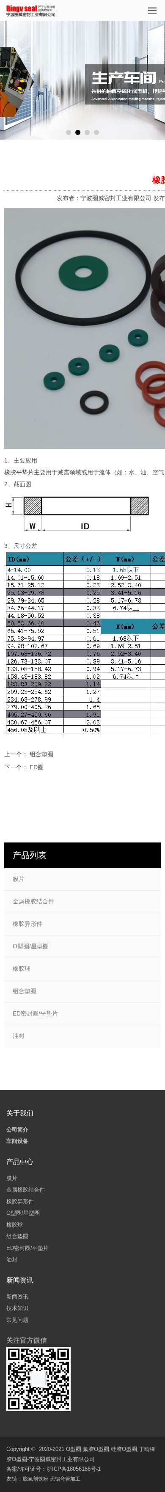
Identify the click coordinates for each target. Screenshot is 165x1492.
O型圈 (73, 1449)
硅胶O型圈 (124, 1449)
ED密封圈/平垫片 (35, 1013)
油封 (19, 1035)
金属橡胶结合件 (33, 901)
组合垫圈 (41, 754)
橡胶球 (21, 968)
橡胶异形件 (27, 923)
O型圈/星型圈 (31, 946)
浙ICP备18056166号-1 (74, 1469)
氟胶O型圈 (96, 1449)
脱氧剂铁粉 (35, 1479)
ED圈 (37, 767)
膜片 (19, 878)
